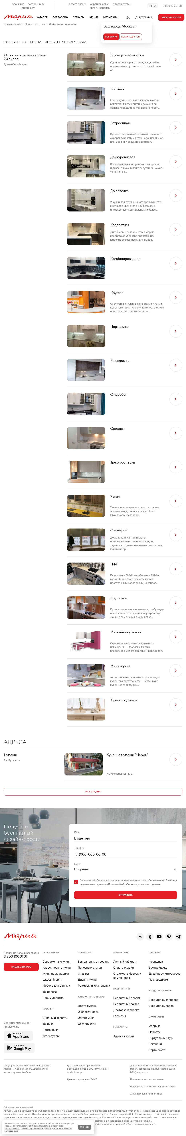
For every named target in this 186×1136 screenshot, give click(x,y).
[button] (143, 17)
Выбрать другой (130, 37)
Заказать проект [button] (171, 17)
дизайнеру (28, 7)
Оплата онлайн (123, 967)
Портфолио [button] (60, 17)
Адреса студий (123, 1036)
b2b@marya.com (139, 1072)
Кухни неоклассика (56, 973)
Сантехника (50, 1030)
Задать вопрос (21, 966)
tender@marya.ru (76, 1072)
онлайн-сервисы (100, 7)
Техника (48, 1024)
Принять (84, 1127)
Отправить (125, 895)
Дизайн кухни (87, 979)
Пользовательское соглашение (146, 1079)
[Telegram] (178, 937)
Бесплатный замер (126, 1004)
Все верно (111, 37)
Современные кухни (56, 961)
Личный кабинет (124, 961)
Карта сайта (157, 1050)
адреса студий (122, 3)
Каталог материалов (91, 996)
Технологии (50, 991)
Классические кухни (57, 967)
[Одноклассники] (150, 937)
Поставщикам (158, 979)
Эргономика (86, 1018)
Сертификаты (87, 1024)
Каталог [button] (42, 17)
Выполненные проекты (94, 961)
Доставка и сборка (126, 1010)
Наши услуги (121, 988)
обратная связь (99, 3)
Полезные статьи (90, 967)
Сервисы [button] (78, 17)
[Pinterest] (169, 937)
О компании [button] (111, 17)
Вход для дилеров (160, 990)
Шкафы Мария (52, 979)
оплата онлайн (77, 3)
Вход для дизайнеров (163, 1000)
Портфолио (85, 952)
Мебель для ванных (56, 985)
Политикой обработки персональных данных (134, 884)
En (154, 5)
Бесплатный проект (126, 998)
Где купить (120, 1027)
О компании (156, 1016)
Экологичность (88, 1012)
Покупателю (121, 952)
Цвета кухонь (87, 1006)
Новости (154, 1032)
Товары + (48, 1008)
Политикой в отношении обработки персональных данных (34, 1127)
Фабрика (155, 1026)
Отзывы (83, 973)
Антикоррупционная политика (146, 1093)
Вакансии (155, 1044)
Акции (93, 17)
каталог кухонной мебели (17, 1072)
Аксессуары (51, 1036)
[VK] (140, 937)
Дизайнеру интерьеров (165, 973)
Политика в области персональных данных (153, 1086)
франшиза (18, 3)
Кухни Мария (50, 952)
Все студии (93, 791)
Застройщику (158, 967)
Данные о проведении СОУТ (82, 1079)
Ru (150, 5)
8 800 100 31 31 (172, 5)
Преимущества (53, 998)
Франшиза (156, 961)
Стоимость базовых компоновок (127, 975)
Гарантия (119, 1016)
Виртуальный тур (161, 1038)
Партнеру (155, 952)
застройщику (36, 3)
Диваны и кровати (55, 1018)
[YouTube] (159, 937)
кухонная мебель (23, 1068)
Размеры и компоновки (94, 985)
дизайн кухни (40, 1068)
